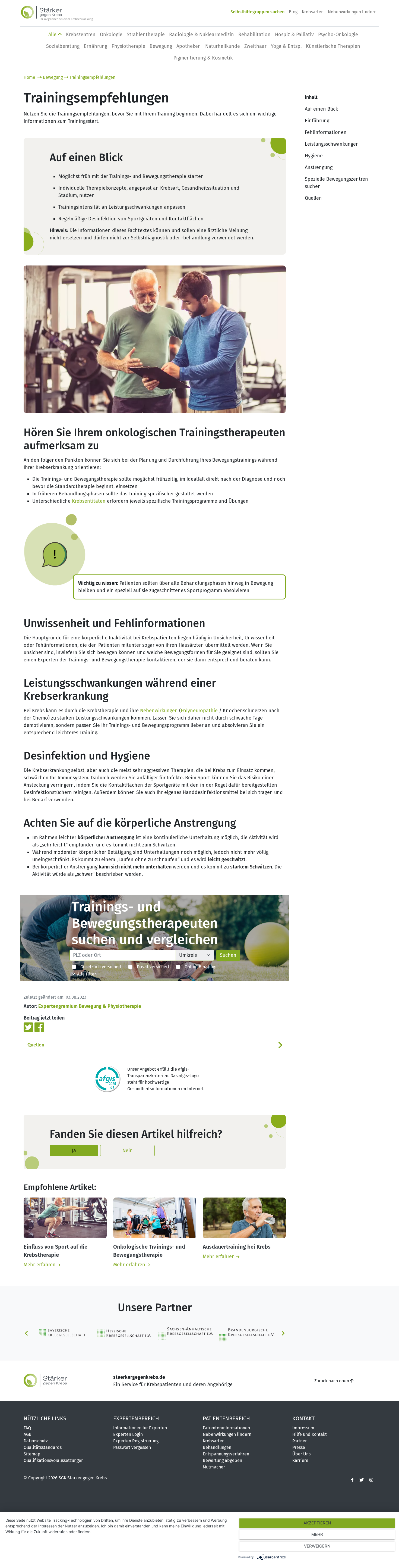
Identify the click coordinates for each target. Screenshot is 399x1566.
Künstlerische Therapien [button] (333, 46)
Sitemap (32, 1453)
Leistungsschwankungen (332, 144)
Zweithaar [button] (255, 46)
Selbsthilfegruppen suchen (257, 11)
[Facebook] (39, 1027)
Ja (74, 1151)
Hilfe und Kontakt (309, 1434)
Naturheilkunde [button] (222, 46)
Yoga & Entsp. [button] (286, 46)
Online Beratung (198, 966)
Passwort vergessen (132, 1447)
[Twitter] (29, 1027)
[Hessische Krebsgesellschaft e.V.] (124, 1333)
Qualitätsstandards (43, 1447)
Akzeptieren (317, 1523)
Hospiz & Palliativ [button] (294, 34)
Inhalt (311, 97)
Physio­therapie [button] (128, 46)
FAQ (27, 1427)
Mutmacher (214, 1467)
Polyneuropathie (199, 711)
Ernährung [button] (95, 46)
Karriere (300, 1460)
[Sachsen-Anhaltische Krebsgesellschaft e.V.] (185, 1333)
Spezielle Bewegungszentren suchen (336, 182)
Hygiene (314, 156)
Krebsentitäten (89, 501)
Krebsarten (313, 11)
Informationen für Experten (140, 1427)
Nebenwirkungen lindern (352, 11)
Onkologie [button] (111, 34)
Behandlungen (217, 1447)
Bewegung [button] (161, 46)
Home (30, 77)
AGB (27, 1434)
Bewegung (53, 77)
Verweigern (317, 1546)
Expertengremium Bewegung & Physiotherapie (89, 1006)
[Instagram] (371, 1480)
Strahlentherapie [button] (146, 34)
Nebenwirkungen (159, 711)
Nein (127, 1151)
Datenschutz (36, 1440)
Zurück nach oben (332, 1380)
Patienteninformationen (226, 1427)
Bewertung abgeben (222, 1460)
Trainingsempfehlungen (92, 77)
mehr (317, 1534)
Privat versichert (150, 966)
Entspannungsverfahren (226, 1453)
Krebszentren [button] (81, 34)
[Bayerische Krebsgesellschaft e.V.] (63, 1333)
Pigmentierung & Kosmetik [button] (203, 58)
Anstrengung (318, 167)
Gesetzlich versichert (99, 966)
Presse (298, 1447)
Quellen (35, 1045)
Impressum (303, 1427)
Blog (293, 11)
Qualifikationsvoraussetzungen (54, 1460)
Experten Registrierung (136, 1440)
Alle (53, 34)
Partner (299, 1440)
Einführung (317, 121)
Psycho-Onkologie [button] (338, 34)
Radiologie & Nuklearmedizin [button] (201, 34)
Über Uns (301, 1453)
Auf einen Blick (321, 109)
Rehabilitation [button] (254, 34)
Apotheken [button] (188, 46)
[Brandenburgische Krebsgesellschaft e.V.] (246, 1333)
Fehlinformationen (326, 132)
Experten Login (128, 1434)
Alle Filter (85, 974)
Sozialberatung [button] (63, 46)
